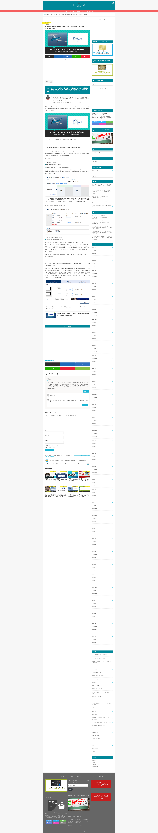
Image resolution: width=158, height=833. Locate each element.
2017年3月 (94, 616)
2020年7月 (94, 485)
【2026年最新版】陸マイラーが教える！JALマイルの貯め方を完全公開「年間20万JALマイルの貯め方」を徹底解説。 (102, 227)
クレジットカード (56, 9)
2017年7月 (94, 603)
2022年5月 (94, 414)
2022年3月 (94, 420)
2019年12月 (94, 508)
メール (47, 435)
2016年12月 (94, 626)
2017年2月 (94, 619)
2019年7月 (94, 525)
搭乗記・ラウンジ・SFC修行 (98, 688)
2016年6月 (94, 646)
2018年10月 (94, 554)
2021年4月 (94, 456)
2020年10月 (94, 476)
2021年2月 (94, 463)
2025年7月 (94, 289)
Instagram (102, 123)
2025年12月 (94, 273)
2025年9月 (94, 283)
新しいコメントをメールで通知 (52, 445)
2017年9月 (94, 597)
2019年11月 (94, 512)
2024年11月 (94, 315)
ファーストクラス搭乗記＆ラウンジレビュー (101, 722)
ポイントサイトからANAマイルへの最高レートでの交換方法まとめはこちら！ (79, 11)
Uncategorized (95, 748)
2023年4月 (94, 378)
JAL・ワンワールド (80, 9)
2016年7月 (94, 642)
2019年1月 (94, 544)
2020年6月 (94, 489)
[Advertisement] (67, 69)
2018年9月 (94, 557)
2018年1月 (94, 583)
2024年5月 (94, 335)
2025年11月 (94, 276)
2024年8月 (94, 325)
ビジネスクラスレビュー (90, 9)
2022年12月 (94, 391)
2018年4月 (94, 574)
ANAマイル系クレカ (96, 679)
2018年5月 (94, 570)
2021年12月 (94, 430)
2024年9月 (94, 322)
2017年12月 (94, 587)
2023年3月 (94, 381)
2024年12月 (94, 312)
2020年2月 (94, 502)
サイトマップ (73, 831)
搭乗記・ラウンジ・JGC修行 (98, 675)
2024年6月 (94, 332)
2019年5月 (94, 531)
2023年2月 (94, 384)
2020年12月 (94, 469)
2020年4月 (94, 495)
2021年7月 (94, 446)
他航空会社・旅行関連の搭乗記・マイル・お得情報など (101, 718)
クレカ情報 (94, 714)
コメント (47, 418)
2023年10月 (94, 358)
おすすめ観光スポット (97, 738)
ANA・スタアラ (71, 9)
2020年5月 (94, 492)
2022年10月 (94, 397)
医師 (93, 745)
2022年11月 (94, 394)
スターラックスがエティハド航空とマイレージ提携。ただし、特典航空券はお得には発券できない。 (101, 192)
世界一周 (94, 728)
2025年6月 (94, 293)
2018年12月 (94, 548)
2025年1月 (94, 309)
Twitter (103, 121)
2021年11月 (94, 433)
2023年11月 (94, 355)
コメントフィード (95, 764)
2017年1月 (94, 623)
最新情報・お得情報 (96, 696)
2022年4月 (94, 417)
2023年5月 (94, 374)
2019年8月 (94, 521)
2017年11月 (94, 590)
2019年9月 (94, 518)
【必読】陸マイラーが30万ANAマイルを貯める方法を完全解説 (101, 784)
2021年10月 (94, 436)
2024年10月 (94, 319)
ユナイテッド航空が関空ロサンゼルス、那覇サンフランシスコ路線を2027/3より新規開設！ (101, 186)
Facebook (95, 123)
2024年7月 (94, 329)
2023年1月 (94, 387)
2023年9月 (94, 361)
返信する (85, 391)
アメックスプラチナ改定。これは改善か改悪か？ (101, 201)
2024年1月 (94, 348)
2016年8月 (94, 639)
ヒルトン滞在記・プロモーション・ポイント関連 (101, 693)
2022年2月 (94, 423)
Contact (110, 123)
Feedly (110, 121)
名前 (46, 430)
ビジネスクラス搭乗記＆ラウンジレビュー (101, 725)
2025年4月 (94, 299)
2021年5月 (94, 453)
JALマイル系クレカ (96, 700)
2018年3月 (94, 577)
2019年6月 (94, 528)
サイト (46, 440)
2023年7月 (94, 368)
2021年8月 (94, 443)
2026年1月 (94, 270)
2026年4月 (94, 260)
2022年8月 (94, 404)
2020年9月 (94, 479)
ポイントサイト (63, 9)
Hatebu (95, 121)
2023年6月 (94, 371)
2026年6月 (94, 253)
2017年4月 (94, 613)
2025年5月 (94, 296)
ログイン (94, 760)
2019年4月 (94, 534)
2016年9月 (94, 636)
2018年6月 (94, 567)
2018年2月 (94, 580)
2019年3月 (94, 538)
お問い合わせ (95, 170)
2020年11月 (94, 472)
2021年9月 (94, 440)
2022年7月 (94, 407)
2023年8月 (94, 364)
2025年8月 (94, 286)
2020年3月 (94, 499)
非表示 (93, 751)
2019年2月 (94, 541)
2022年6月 (94, 410)
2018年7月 (94, 564)
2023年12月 (94, 351)
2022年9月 (94, 400)
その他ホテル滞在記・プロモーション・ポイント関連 (101, 704)
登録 (70, 789)
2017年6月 (94, 606)
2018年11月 (94, 551)
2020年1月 (94, 505)
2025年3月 (94, 302)
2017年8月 (94, 600)
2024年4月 (94, 338)
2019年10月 (94, 515)
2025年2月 (94, 306)
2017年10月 (94, 593)
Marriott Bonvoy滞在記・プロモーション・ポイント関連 (101, 662)
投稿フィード (95, 762)
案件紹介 (94, 682)
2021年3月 (94, 459)
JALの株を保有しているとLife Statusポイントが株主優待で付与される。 (101, 197)
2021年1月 (94, 466)
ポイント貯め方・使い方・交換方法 (99, 654)
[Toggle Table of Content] (50, 82)
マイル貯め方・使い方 (50, 360)
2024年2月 (94, 345)
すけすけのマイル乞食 (93, 831)
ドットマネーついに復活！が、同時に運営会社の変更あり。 (101, 206)
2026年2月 (94, 266)
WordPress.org (95, 766)
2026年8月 (94, 247)
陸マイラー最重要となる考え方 (98, 658)
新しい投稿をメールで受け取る (52, 447)
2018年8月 (94, 561)
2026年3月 (94, 263)
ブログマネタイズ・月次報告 (98, 742)
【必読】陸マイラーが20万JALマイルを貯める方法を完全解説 (101, 796)
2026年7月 (94, 250)
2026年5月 (94, 257)
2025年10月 (94, 279)
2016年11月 (94, 629)
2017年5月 (94, 610)
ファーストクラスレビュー (100, 9)
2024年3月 (94, 342)
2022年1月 (94, 427)
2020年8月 (94, 482)
